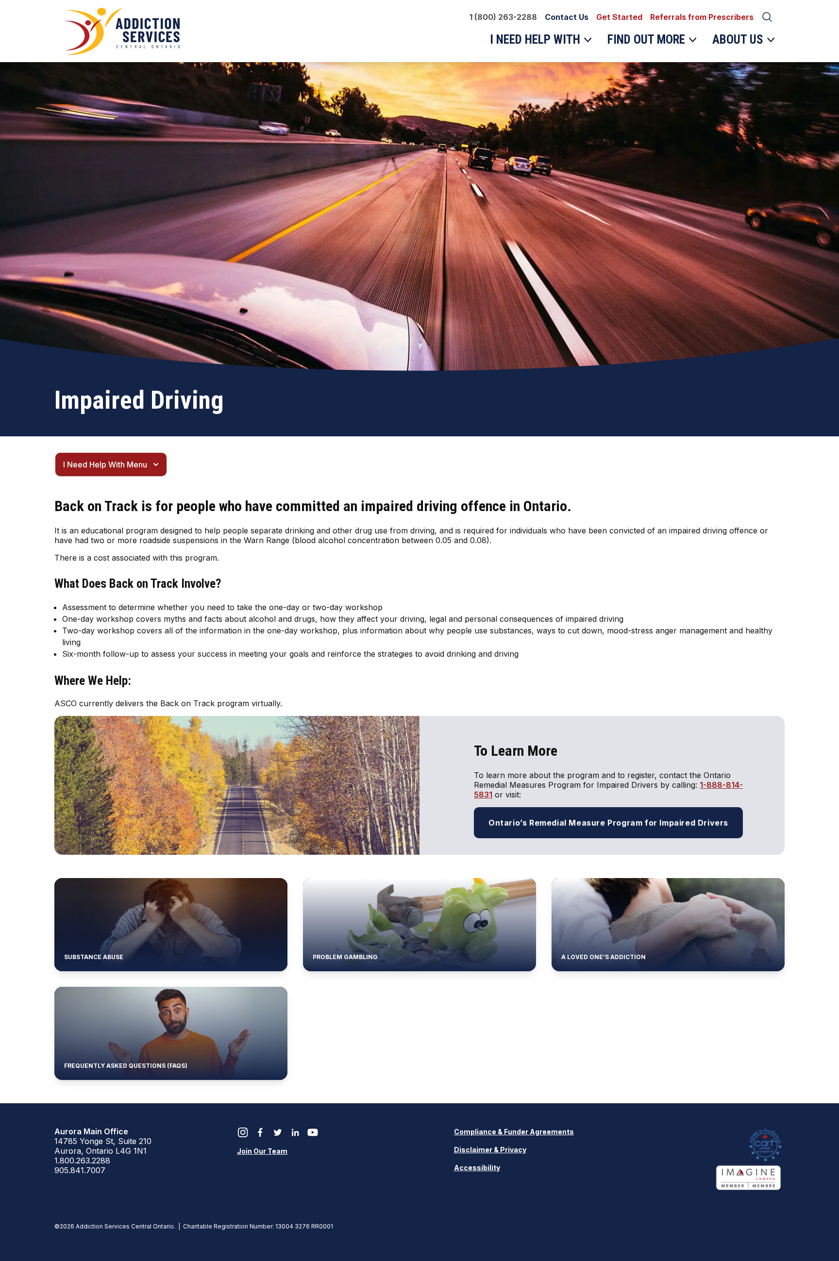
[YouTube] (313, 1132)
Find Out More (646, 44)
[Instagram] (243, 1132)
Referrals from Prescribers (702, 17)
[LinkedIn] (295, 1132)
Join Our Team (262, 1151)
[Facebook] (260, 1132)
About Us (741, 44)
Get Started (619, 17)
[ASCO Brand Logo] (123, 31)
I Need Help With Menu (105, 464)
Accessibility (477, 1167)
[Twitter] (278, 1132)
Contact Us (566, 17)
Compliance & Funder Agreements (514, 1132)
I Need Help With (534, 44)
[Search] (767, 17)
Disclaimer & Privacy (490, 1149)
